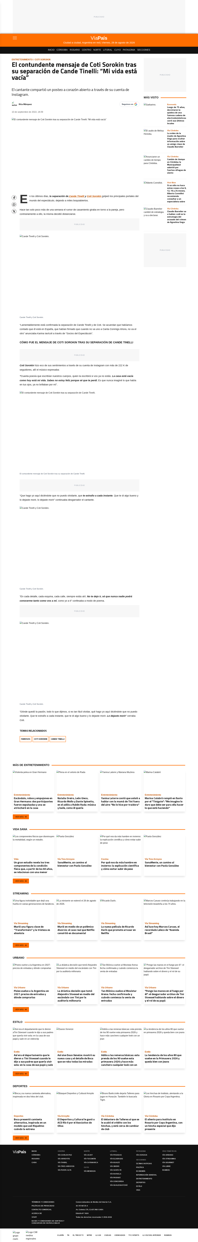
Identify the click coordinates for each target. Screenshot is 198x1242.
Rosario (75, 50)
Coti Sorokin (43, 59)
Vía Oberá (114, 1166)
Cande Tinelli (58, 739)
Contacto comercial (42, 1210)
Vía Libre (166, 1166)
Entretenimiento (22, 59)
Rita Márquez (25, 104)
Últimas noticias (144, 1164)
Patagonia (129, 50)
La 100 (98, 1235)
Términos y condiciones (43, 1202)
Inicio (51, 50)
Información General (146, 1175)
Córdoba (62, 50)
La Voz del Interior (152, 1235)
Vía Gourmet (168, 1162)
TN (68, 1235)
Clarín (60, 1235)
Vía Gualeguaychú (119, 1185)
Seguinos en (127, 104)
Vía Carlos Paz (65, 1155)
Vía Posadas (116, 1155)
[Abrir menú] (38, 38)
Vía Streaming (169, 1159)
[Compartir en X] (14, 211)
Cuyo (117, 50)
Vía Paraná (115, 1178)
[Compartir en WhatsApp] (14, 204)
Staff (34, 1217)
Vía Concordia (117, 1181)
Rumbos (166, 1170)
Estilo (139, 1186)
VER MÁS (19, 817)
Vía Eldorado (116, 1159)
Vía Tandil (62, 1162)
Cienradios (119, 1235)
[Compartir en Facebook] (14, 197)
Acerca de (37, 1213)
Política (140, 1167)
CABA (34, 1162)
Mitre (89, 1235)
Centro (86, 50)
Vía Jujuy (88, 1155)
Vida (138, 1190)
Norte (97, 50)
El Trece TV (78, 1235)
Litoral (107, 50)
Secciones (143, 50)
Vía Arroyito (64, 1159)
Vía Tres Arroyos (66, 1166)
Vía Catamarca (91, 1162)
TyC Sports (133, 1235)
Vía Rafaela (115, 1174)
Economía (140, 1171)
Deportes (140, 1182)
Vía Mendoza (90, 1171)
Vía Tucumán (90, 1159)
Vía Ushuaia (141, 1155)
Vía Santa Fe (116, 1170)
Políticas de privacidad (43, 1206)
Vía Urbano (167, 1155)
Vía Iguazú (115, 1162)
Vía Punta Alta (64, 1170)
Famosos (25, 739)
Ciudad (107, 1235)
